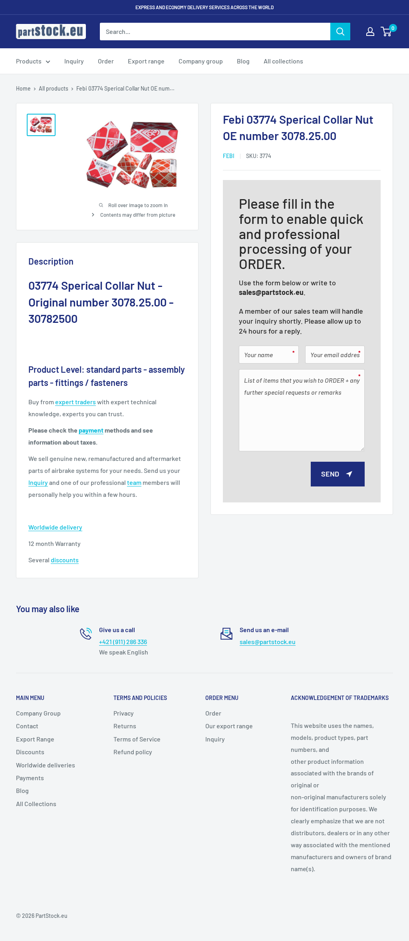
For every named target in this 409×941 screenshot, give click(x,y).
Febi (228, 155)
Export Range (35, 739)
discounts (65, 559)
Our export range (229, 725)
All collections (283, 61)
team (134, 482)
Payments (30, 777)
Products (29, 61)
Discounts (30, 751)
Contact (27, 725)
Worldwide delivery (55, 527)
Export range (146, 61)
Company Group (38, 713)
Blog (243, 61)
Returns (124, 725)
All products (53, 88)
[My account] (370, 31)
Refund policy (132, 751)
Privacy (123, 713)
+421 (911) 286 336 (123, 641)
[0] (386, 31)
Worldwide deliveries (45, 765)
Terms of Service (137, 739)
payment (91, 430)
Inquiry (74, 61)
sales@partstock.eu (271, 292)
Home (23, 88)
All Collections (36, 803)
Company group (201, 61)
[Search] (340, 31)
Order (106, 61)
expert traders (75, 401)
